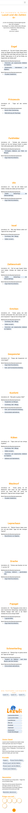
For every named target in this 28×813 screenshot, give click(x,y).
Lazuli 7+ (21, 694)
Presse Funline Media (16, 760)
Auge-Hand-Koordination (11, 157)
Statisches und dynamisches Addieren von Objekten (15, 63)
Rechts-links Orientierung (11, 110)
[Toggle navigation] (25, 2)
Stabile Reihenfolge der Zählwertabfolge (15, 194)
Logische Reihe (9, 618)
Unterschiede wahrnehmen (12, 412)
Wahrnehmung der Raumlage (12, 113)
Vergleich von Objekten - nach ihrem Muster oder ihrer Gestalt (15, 660)
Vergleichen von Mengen (11, 402)
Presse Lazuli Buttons (9, 768)
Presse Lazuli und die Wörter (11, 766)
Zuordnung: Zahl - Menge (11, 236)
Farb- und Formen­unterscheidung (14, 367)
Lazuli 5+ (13, 694)
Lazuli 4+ (5, 694)
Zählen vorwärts (9, 239)
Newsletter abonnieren (9, 792)
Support (5, 760)
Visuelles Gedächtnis (10, 74)
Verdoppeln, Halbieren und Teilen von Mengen (15, 152)
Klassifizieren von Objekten (12, 536)
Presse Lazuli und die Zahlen (11, 763)
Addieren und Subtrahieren (12, 458)
